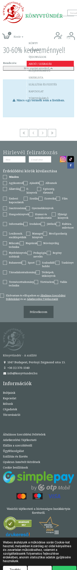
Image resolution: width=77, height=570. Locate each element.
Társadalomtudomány (22, 272)
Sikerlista (36, 77)
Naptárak (31, 243)
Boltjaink (9, 393)
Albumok (51, 183)
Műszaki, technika (14, 245)
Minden (14, 177)
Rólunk (8, 404)
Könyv (33, 43)
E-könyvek (31, 190)
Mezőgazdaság (58, 233)
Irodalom (35, 224)
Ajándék (35, 50)
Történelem (47, 282)
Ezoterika (50, 198)
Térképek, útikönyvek (48, 274)
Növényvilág (51, 243)
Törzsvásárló (39, 98)
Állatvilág (15, 189)
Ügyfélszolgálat (13, 451)
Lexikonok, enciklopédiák (17, 235)
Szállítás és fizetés (43, 84)
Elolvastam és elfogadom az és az (35, 297)
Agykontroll (16, 183)
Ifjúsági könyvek (63, 216)
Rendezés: (10, 63)
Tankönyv (67, 262)
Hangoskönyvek (19, 214)
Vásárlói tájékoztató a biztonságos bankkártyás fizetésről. (38, 511)
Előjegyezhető (39, 70)
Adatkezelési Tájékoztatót (42, 299)
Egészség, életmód (49, 190)
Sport (31, 262)
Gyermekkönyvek (43, 208)
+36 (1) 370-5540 (18, 368)
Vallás (63, 282)
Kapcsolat (36, 91)
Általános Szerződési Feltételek (24, 434)
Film (65, 198)
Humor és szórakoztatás (43, 216)
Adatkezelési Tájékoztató (20, 440)
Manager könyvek (37, 235)
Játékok (51, 224)
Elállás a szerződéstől (17, 445)
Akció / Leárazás (40, 63)
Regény (57, 253)
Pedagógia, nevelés (40, 254)
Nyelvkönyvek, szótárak (18, 254)
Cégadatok (10, 409)
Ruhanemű (15, 262)
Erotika (34, 198)
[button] (14, 34)
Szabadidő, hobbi (48, 264)
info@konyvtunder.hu (22, 373)
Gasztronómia (17, 208)
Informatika (16, 224)
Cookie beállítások (15, 467)
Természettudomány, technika (21, 283)
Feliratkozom (38, 312)
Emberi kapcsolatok (16, 200)
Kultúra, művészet (68, 225)
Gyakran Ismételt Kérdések (21, 462)
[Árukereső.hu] (18, 524)
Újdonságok (37, 57)
